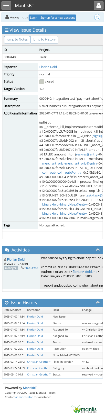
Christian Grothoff (38, 361)
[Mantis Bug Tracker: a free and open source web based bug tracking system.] (84, 408)
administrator (24, 397)
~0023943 (31, 267)
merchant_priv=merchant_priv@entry (69, 163)
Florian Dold (48, 67)
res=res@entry (86, 154)
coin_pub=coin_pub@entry (62, 172)
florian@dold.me (85, 271)
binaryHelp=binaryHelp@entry (64, 204)
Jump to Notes (17, 39)
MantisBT (30, 388)
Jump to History (44, 39)
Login (33, 17)
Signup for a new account (58, 17)
